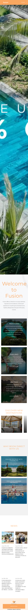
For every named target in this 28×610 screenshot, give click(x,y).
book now (14, 606)
